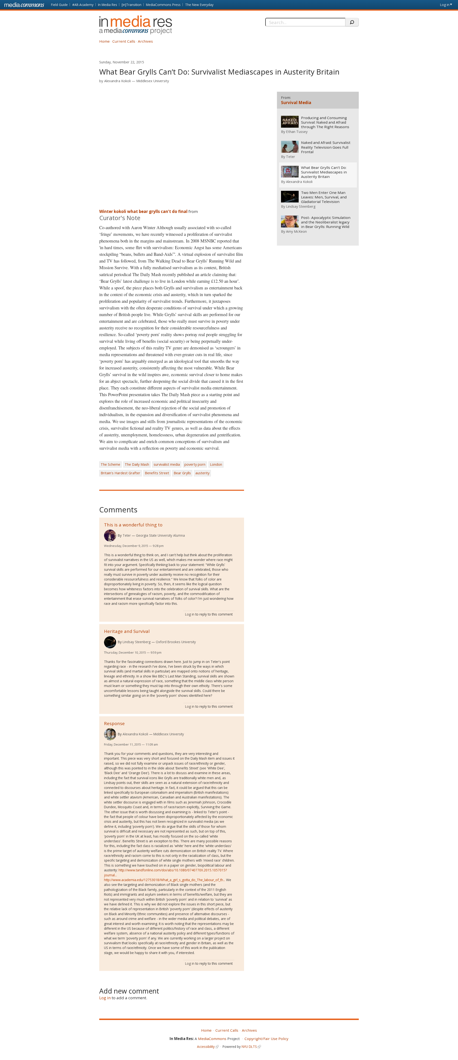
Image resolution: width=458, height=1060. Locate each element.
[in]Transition (131, 4)
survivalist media (167, 464)
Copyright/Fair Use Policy (266, 1038)
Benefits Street (157, 473)
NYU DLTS (249, 1046)
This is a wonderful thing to (133, 525)
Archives (145, 41)
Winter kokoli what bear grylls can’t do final (143, 211)
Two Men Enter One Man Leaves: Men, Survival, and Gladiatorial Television (324, 197)
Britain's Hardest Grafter (120, 473)
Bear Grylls (182, 473)
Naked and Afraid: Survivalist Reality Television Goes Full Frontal (325, 147)
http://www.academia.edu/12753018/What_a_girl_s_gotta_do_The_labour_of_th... (164, 880)
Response (114, 723)
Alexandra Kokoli (117, 81)
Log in (444, 4)
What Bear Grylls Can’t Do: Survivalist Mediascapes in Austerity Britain (324, 172)
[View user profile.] (110, 536)
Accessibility (206, 1046)
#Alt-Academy (83, 4)
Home (104, 41)
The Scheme (110, 464)
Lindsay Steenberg (137, 642)
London (216, 464)
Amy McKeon (296, 231)
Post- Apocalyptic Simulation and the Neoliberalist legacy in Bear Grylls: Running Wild (325, 222)
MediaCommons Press (163, 4)
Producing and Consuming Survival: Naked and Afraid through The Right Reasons (325, 122)
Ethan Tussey (296, 131)
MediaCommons (212, 1038)
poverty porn (194, 464)
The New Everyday (199, 4)
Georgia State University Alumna (160, 535)
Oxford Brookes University (176, 642)
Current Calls (123, 41)
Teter (127, 535)
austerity (202, 473)
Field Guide (59, 4)
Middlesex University (152, 81)
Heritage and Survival (127, 631)
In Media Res (107, 4)
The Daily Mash (137, 464)
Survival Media (296, 102)
